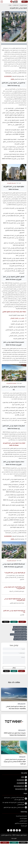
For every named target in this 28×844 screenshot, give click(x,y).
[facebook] (19, 830)
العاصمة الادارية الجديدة (21, 816)
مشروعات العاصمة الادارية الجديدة (18, 634)
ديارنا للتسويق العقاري (6, 835)
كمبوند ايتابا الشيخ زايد (11, 383)
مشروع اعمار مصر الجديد (20, 632)
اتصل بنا (21, 622)
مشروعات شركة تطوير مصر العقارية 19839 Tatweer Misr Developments (15, 734)
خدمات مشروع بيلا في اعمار (20, 627)
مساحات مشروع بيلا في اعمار (19, 630)
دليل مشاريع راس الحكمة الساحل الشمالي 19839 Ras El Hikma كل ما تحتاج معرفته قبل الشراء (15, 761)
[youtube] (8, 830)
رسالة (5, 622)
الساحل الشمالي (23, 821)
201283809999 (20, 780)
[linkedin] (14, 830)
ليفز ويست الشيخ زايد (11, 560)
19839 (23, 2)
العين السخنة (24, 826)
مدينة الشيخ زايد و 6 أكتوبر (21, 823)
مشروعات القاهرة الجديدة (20, 637)
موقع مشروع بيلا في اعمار (20, 639)
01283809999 (8, 76)
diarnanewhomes (19, 789)
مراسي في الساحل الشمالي (17, 318)
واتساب (13, 622)
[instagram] (11, 830)
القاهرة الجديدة (23, 818)
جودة (12, 838)
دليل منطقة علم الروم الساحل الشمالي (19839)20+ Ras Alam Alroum (16, 707)
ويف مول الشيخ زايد (11, 183)
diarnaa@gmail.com (19, 786)
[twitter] (17, 830)
